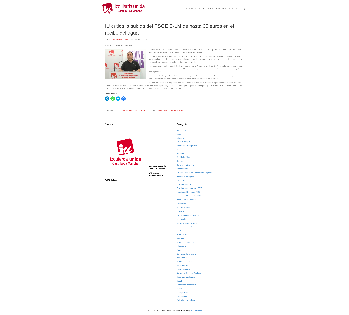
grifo (165, 110)
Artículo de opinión (185, 142)
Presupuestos (182, 265)
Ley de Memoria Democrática (189, 227)
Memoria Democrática (186, 242)
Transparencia (183, 292)
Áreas (210, 8)
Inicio (201, 8)
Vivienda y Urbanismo (186, 300)
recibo (180, 110)
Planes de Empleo (184, 261)
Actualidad (191, 8)
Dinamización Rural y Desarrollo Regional (194, 172)
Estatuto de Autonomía (186, 200)
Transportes (182, 296)
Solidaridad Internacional (187, 285)
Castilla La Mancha (185, 157)
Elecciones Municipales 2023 (189, 196)
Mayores (180, 238)
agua (160, 110)
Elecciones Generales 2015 (188, 192)
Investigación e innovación (188, 215)
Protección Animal (184, 269)
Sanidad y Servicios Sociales (189, 273)
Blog (243, 8)
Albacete (180, 138)
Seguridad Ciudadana (186, 277)
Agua (179, 134)
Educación (181, 180)
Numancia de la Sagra (186, 254)
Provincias (221, 8)
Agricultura (181, 130)
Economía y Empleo (125, 110)
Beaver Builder (196, 311)
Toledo (179, 288)
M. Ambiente (140, 110)
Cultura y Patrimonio (185, 165)
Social (179, 281)
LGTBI (179, 231)
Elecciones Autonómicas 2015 (189, 188)
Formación (181, 203)
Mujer (179, 250)
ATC (178, 149)
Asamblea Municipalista (187, 145)
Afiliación (233, 8)
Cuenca (180, 161)
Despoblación (182, 169)
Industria (180, 211)
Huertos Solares (183, 207)
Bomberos (181, 153)
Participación (182, 258)
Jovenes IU (181, 219)
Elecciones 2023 (184, 184)
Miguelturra (181, 246)
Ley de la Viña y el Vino (187, 223)
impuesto (172, 110)
